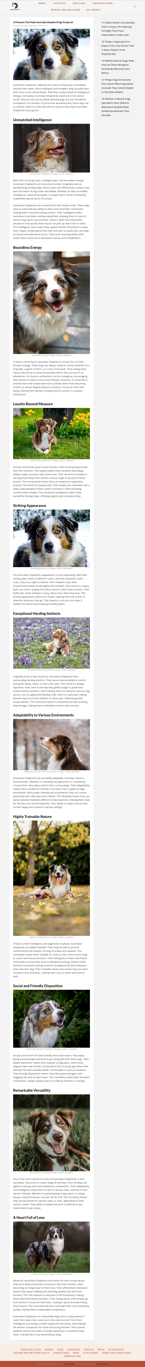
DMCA (101, 1349)
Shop (76, 1352)
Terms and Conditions (116, 1352)
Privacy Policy (102, 1364)
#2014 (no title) (31, 1349)
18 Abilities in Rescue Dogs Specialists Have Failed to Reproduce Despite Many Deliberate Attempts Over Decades (116, 107)
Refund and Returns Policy (32, 1352)
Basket (49, 1349)
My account (116, 1349)
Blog (60, 1349)
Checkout (73, 1349)
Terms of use (72, 1356)
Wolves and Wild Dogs (65, 10)
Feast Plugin (69, 1364)
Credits (89, 1349)
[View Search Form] (135, 7)
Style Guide (90, 1352)
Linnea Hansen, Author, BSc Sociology (26, 25)
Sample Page (61, 1352)
